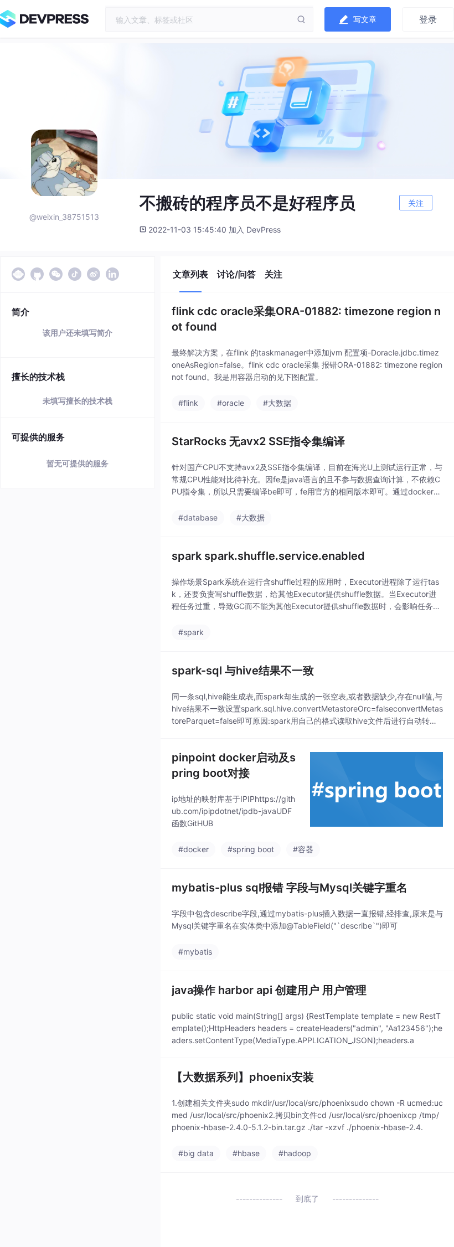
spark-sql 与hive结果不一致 (243, 670)
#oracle (230, 403)
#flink (188, 403)
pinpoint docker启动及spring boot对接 (234, 765)
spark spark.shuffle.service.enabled (268, 556)
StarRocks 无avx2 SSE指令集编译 (258, 441)
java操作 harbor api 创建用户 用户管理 (269, 990)
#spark (191, 632)
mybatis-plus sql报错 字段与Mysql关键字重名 (289, 887)
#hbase (246, 1153)
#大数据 (277, 403)
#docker (193, 849)
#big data (196, 1153)
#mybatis (195, 951)
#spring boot (251, 849)
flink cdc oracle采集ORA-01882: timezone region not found (306, 319)
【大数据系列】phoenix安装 (243, 1077)
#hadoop (294, 1153)
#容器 (303, 849)
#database (198, 517)
